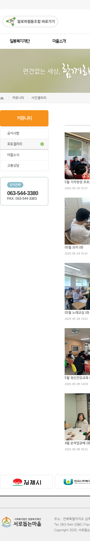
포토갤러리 (14, 144)
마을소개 (59, 41)
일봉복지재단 (20, 41)
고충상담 (13, 166)
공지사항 (13, 133)
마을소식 (13, 155)
